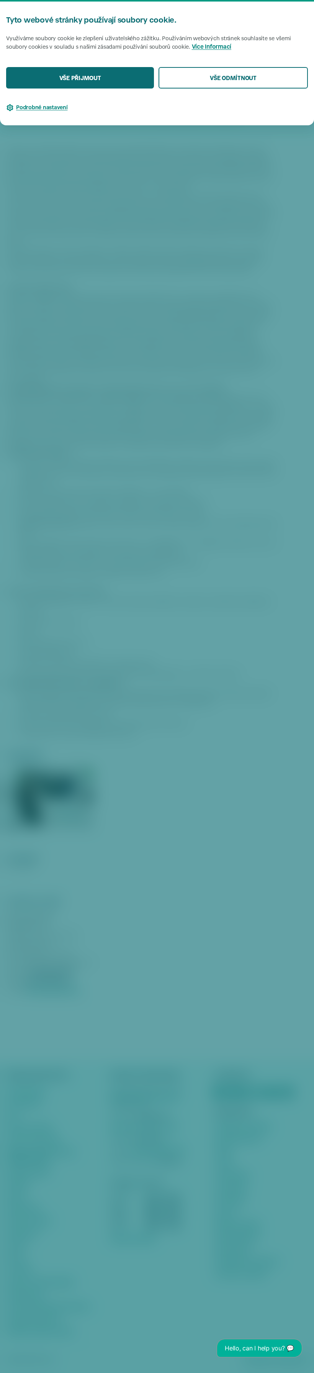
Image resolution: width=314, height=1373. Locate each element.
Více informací (212, 47)
